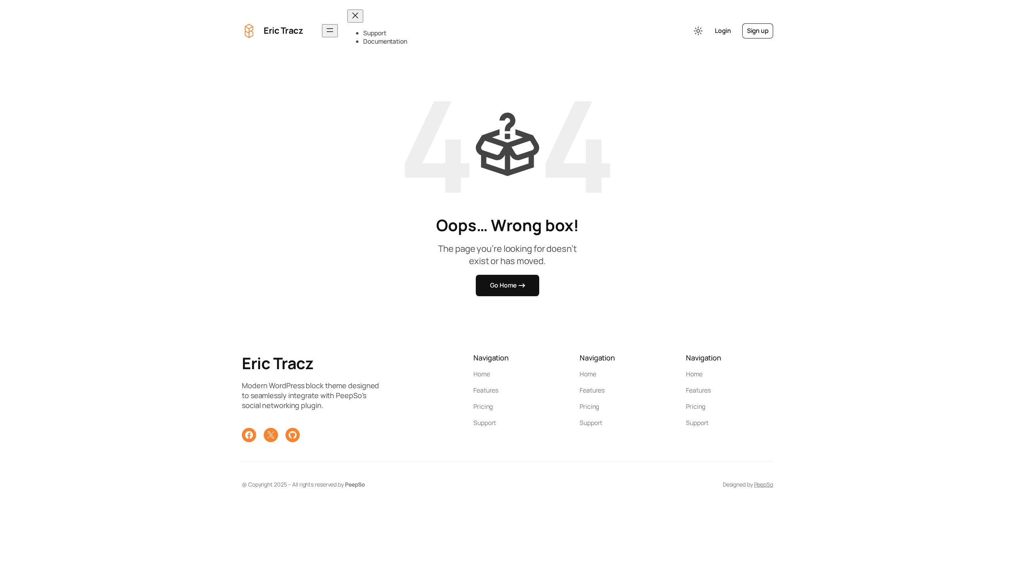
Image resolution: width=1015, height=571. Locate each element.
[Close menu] (355, 16)
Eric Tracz (283, 30)
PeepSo (763, 484)
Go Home (503, 285)
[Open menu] (330, 30)
